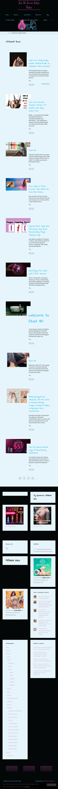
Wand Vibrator (12, 749)
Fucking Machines (12, 698)
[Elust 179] (18, 360)
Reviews (8, 654)
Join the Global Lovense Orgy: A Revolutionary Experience (38, 450)
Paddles (12, 682)
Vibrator (9, 708)
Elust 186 (32, 150)
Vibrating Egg (12, 745)
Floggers (12, 679)
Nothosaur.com (10, 526)
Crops (11, 675)
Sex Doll (8, 752)
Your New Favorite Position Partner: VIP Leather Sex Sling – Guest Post (37, 106)
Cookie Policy (27, 786)
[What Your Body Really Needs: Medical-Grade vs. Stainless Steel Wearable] (18, 59)
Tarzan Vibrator (12, 739)
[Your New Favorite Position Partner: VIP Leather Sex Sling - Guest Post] (18, 101)
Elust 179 (32, 360)
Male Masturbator (13, 730)
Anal (8, 657)
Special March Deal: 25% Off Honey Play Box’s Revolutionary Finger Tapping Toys (39, 230)
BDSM (9, 660)
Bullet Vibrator (12, 714)
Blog (30, 81)
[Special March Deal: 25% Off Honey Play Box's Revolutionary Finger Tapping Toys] (18, 225)
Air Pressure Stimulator (15, 711)
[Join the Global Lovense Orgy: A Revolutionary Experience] (18, 446)
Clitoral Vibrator (13, 717)
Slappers (12, 685)
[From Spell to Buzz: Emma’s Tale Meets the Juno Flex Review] (18, 184)
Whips (10, 669)
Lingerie (9, 701)
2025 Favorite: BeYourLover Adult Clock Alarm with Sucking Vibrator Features (44, 613)
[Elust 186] (18, 149)
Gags (9, 666)
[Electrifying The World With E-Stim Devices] (18, 270)
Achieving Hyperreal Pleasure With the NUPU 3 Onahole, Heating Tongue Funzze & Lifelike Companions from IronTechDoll (39, 404)
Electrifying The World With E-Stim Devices (38, 272)
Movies (9, 705)
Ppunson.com (38, 526)
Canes (11, 672)
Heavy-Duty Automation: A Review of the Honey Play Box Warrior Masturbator (42, 666)
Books (9, 689)
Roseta (44, 781)
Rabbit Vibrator (12, 736)
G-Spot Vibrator (13, 723)
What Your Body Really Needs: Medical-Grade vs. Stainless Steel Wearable (39, 63)
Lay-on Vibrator (13, 727)
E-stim (10, 720)
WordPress (51, 781)
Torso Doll (10, 756)
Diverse (8, 650)
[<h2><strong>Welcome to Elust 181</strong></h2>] (18, 308)
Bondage (11, 663)
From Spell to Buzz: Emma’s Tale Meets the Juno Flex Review (39, 189)
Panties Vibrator (13, 733)
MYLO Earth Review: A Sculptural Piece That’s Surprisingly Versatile (40, 654)
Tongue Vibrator (13, 742)
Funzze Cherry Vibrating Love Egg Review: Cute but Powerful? (42, 672)
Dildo (8, 692)
